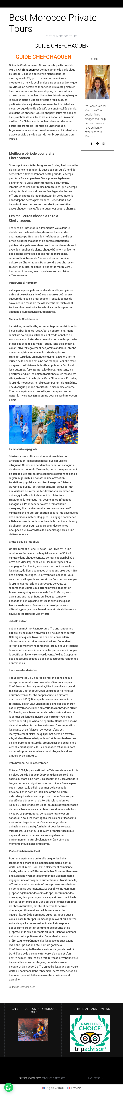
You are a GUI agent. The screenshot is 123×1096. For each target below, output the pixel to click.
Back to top (94, 1078)
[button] (8, 1087)
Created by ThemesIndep (53, 1078)
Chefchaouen (26, 69)
